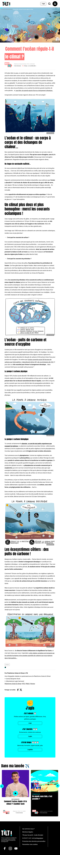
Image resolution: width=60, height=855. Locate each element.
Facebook (18, 690)
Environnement (8, 9)
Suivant (57, 786)
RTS (23, 683)
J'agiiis (30, 736)
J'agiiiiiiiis (30, 749)
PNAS (28, 683)
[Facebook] (4, 848)
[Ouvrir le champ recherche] (49, 3)
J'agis (43, 3)
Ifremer (32, 683)
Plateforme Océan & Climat (13, 683)
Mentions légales (27, 832)
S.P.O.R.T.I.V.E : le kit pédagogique (32, 838)
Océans (7, 664)
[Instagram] (10, 848)
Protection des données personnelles (33, 841)
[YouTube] (16, 848)
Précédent (2, 786)
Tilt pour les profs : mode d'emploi (32, 835)
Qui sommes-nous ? (28, 829)
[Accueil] (6, 3)
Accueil (3, 9)
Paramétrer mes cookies (30, 844)
